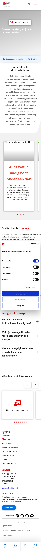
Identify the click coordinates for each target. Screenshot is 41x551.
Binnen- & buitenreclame (15, 410)
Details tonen (30, 288)
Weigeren (20, 305)
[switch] (36, 267)
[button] (35, 4)
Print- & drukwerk (8, 444)
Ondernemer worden (9, 463)
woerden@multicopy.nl (10, 488)
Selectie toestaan (20, 300)
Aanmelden (8, 507)
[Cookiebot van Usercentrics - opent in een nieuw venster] (30, 244)
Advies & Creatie (8, 455)
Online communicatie (9, 452)
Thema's (5, 459)
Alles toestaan (20, 294)
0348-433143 (6, 483)
